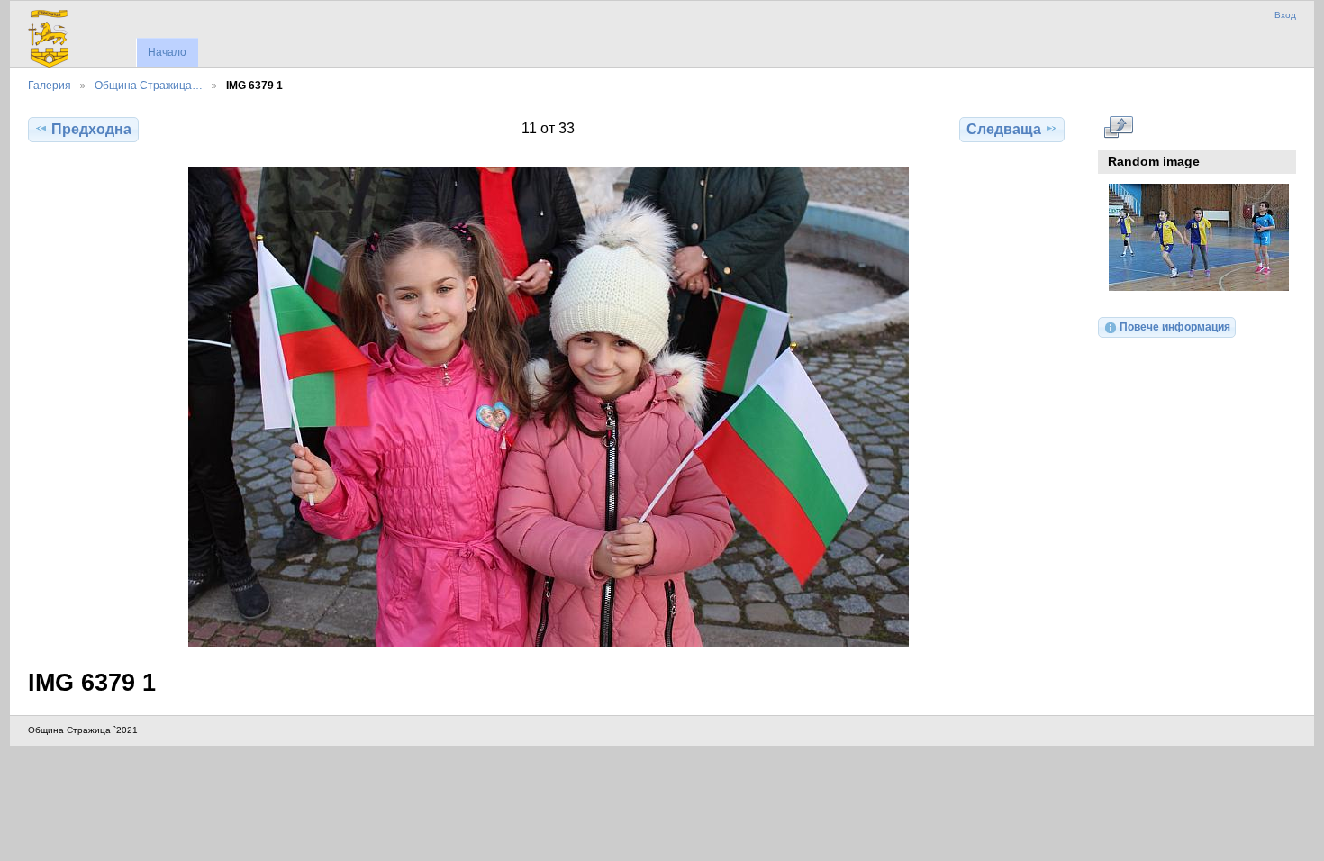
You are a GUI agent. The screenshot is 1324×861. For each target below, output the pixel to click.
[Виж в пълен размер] (548, 407)
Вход (1285, 15)
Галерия (49, 85)
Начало (167, 52)
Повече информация (1175, 326)
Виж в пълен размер (1118, 127)
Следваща (1003, 129)
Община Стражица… (149, 85)
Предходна (91, 129)
